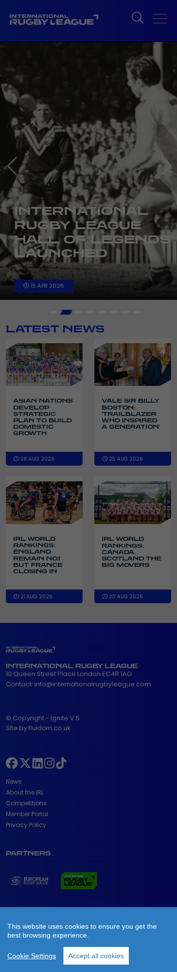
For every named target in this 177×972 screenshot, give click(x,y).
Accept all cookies (96, 956)
